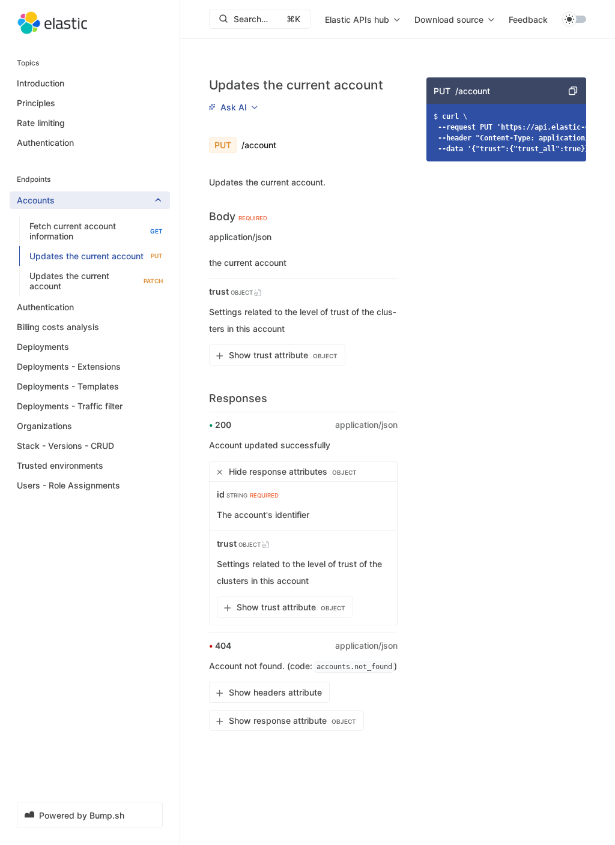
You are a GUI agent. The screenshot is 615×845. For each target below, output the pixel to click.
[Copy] (573, 91)
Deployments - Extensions (69, 366)
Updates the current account (96, 256)
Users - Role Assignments (68, 485)
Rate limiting (41, 123)
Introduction (40, 83)
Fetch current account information (96, 231)
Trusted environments (60, 465)
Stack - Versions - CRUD (65, 446)
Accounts (36, 200)
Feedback (528, 19)
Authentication (45, 142)
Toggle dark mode (574, 19)
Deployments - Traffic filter (70, 406)
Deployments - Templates (68, 386)
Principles (36, 103)
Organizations (44, 426)
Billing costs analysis (58, 327)
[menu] (362, 19)
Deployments (43, 346)
